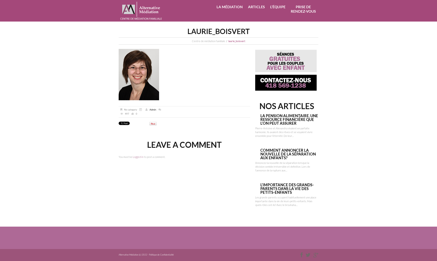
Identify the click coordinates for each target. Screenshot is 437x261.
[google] (315, 255)
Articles (256, 7)
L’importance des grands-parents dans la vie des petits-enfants (287, 188)
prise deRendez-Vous (303, 9)
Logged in (138, 156)
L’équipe (277, 7)
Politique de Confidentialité (161, 254)
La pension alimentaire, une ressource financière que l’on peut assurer (289, 119)
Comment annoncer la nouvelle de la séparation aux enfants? (288, 154)
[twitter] (308, 255)
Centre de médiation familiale (208, 41)
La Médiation (229, 7)
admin (153, 109)
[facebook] (301, 255)
